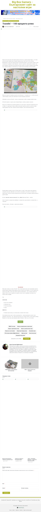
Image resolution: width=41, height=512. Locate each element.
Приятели (17, 510)
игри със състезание (10, 330)
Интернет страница (24, 488)
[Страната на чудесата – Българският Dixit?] (20, 418)
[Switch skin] (3, 5)
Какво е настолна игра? (27, 510)
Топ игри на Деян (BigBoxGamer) (12, 333)
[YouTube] (12, 354)
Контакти (21, 510)
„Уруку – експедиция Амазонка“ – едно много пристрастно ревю (32, 459)
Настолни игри (9, 18)
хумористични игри (20, 335)
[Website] (10, 354)
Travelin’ (20, 321)
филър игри (24, 333)
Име (3, 483)
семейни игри (33, 330)
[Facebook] (11, 354)
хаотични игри (33, 333)
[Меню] (1, 5)
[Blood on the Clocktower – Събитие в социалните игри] (7, 418)
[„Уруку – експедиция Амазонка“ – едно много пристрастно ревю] (33, 418)
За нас (10, 510)
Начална (4, 18)
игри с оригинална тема (14, 328)
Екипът (13, 510)
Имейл (3, 488)
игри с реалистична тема (27, 328)
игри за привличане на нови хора (25, 326)
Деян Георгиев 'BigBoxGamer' (9, 26)
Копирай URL (26, 338)
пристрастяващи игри (22, 330)
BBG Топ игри (12, 326)
